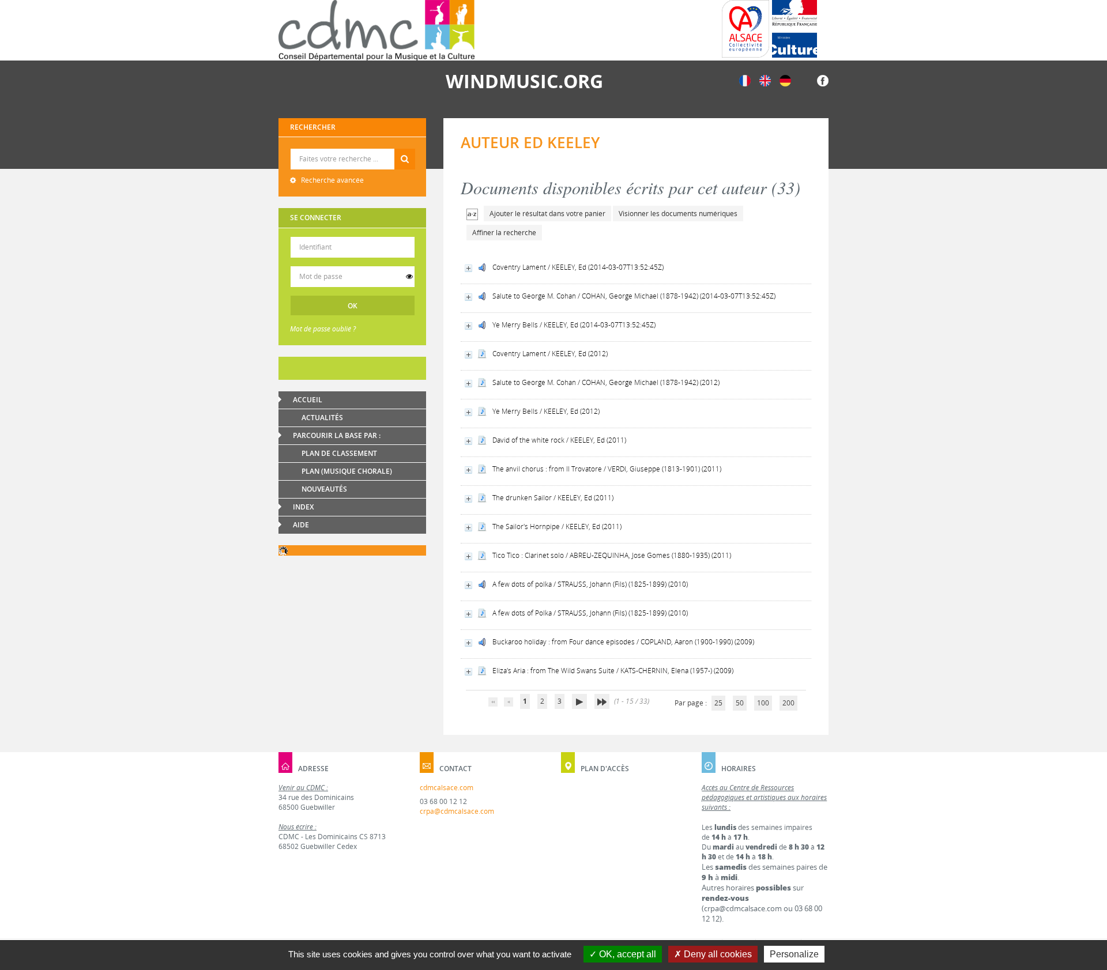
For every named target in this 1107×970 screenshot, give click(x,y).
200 (788, 703)
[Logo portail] (376, 30)
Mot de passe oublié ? (323, 329)
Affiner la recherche (504, 232)
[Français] (745, 80)
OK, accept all (626, 954)
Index (303, 507)
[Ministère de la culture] (794, 29)
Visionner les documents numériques (678, 213)
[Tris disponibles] (472, 213)
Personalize (794, 954)
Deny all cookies (716, 954)
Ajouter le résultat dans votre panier (547, 213)
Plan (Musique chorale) (347, 471)
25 (718, 703)
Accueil (307, 400)
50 (740, 703)
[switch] (409, 276)
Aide (301, 525)
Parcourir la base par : (337, 435)
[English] (765, 80)
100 (763, 703)
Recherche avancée (331, 180)
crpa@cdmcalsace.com (457, 811)
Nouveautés (324, 489)
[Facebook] (823, 80)
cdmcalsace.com (446, 787)
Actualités (322, 417)
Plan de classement (339, 453)
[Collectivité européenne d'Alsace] (745, 29)
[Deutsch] (785, 80)
